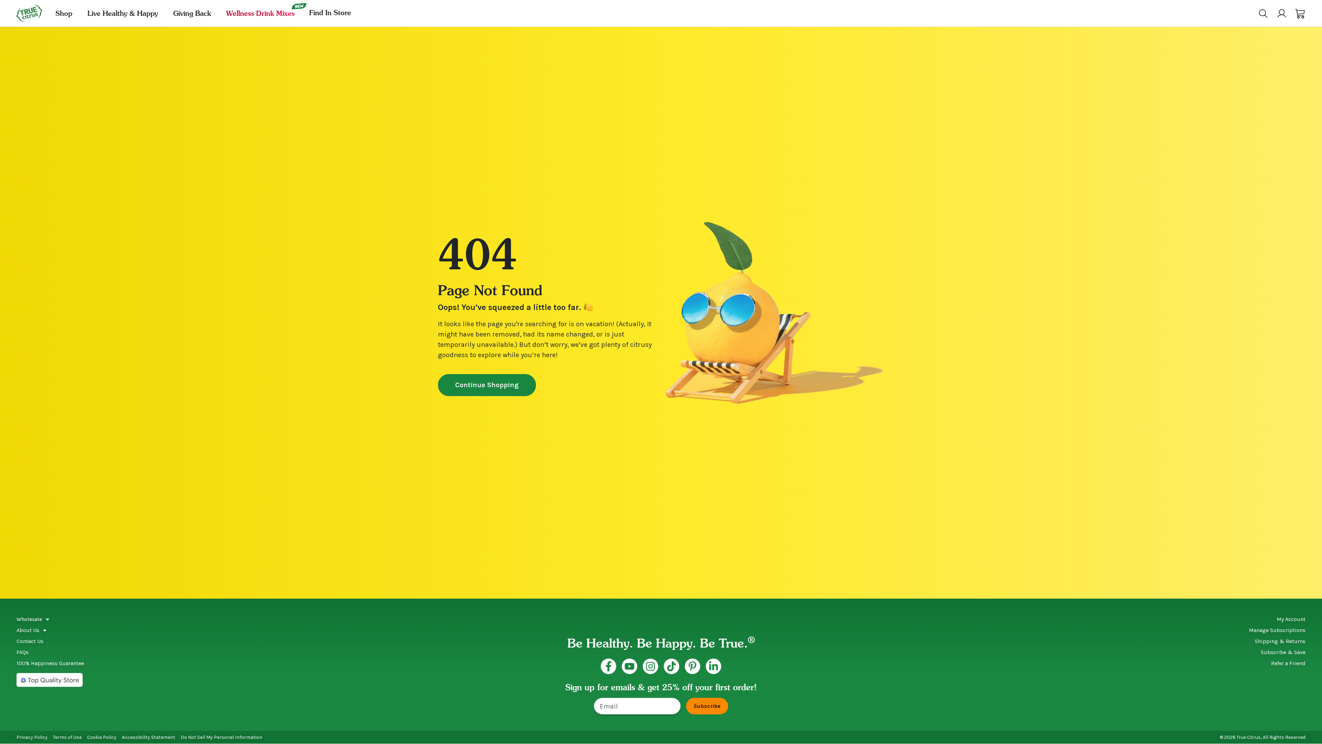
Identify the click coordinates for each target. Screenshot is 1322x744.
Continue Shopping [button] (487, 385)
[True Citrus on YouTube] (629, 666)
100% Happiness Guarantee (50, 663)
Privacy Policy (32, 737)
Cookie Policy (101, 737)
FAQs (23, 652)
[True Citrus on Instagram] (650, 666)
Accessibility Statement (148, 737)
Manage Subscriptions (1277, 630)
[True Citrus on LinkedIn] (713, 666)
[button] (1300, 13)
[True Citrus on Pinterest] (692, 666)
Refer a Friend (1288, 663)
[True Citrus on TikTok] (671, 666)
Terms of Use (67, 737)
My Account (1291, 619)
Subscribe (707, 706)
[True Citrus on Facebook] (608, 666)
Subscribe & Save (1283, 652)
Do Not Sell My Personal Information (221, 737)
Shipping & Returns (1280, 641)
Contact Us (30, 641)
